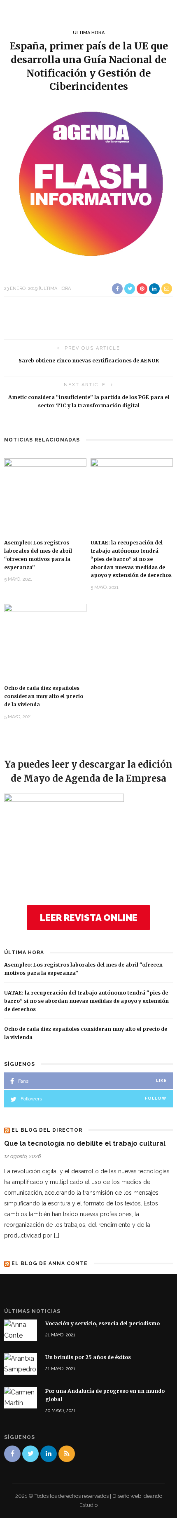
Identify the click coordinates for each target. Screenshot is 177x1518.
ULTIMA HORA (89, 32)
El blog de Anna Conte (50, 1263)
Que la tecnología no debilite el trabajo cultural (84, 1143)
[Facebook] (12, 1454)
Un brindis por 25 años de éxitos (88, 1357)
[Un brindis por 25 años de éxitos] (20, 1364)
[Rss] (66, 1454)
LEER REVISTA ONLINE (88, 917)
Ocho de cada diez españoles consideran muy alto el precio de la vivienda (43, 696)
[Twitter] (30, 1454)
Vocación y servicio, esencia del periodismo (102, 1323)
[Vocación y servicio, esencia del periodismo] (20, 1330)
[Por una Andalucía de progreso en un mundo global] (20, 1397)
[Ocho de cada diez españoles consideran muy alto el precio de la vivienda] (45, 640)
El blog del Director (47, 1130)
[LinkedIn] (48, 1454)
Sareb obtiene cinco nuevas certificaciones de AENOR (89, 360)
